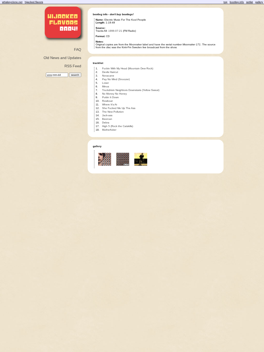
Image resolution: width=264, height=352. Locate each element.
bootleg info (237, 2)
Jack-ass (107, 115)
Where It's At (109, 104)
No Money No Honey (114, 93)
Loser (105, 82)
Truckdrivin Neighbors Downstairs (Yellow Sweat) (130, 90)
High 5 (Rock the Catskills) (117, 126)
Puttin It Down (110, 97)
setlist (249, 2)
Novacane (108, 75)
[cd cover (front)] (105, 167)
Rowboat (107, 100)
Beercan (107, 119)
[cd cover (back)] (123, 167)
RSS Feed (72, 66)
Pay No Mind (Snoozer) (116, 79)
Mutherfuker (109, 129)
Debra (105, 122)
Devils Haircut (110, 72)
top (225, 2)
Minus (105, 86)
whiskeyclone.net (12, 2)
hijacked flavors (34, 2)
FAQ (77, 49)
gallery (259, 2)
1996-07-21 (115, 30)
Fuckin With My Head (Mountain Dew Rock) (127, 68)
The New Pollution (113, 111)
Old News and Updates (62, 58)
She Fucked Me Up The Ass (118, 108)
